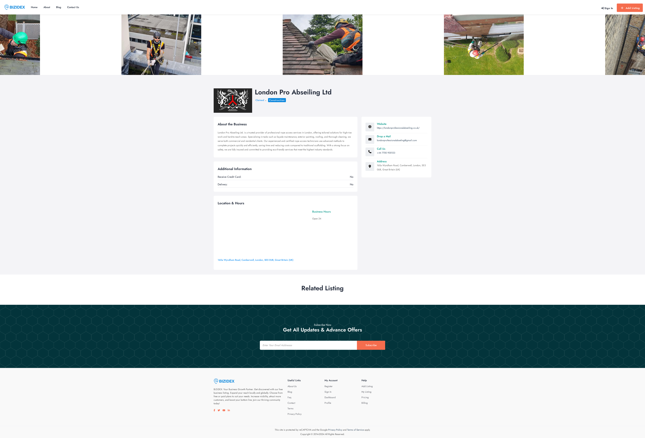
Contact (291, 403)
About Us (292, 386)
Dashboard (330, 397)
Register (329, 386)
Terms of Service (355, 429)
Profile (328, 403)
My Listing (366, 391)
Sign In (328, 391)
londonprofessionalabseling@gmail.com (397, 140)
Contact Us (73, 7)
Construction (277, 100)
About (47, 7)
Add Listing (633, 8)
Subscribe (371, 345)
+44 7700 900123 (386, 152)
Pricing (365, 397)
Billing (364, 403)
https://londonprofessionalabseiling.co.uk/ (398, 128)
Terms (290, 408)
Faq (289, 397)
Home (34, 7)
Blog (58, 7)
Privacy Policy (295, 414)
